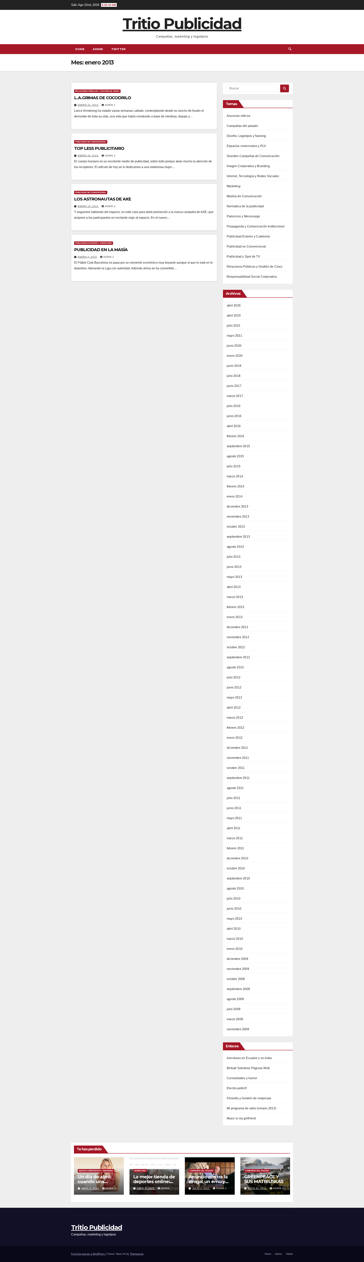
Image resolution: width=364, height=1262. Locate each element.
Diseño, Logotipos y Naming (246, 136)
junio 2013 (234, 566)
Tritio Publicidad (182, 23)
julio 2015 (233, 466)
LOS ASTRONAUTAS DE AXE (102, 199)
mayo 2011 (234, 818)
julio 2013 (233, 556)
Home (79, 49)
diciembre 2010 (237, 858)
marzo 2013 (235, 597)
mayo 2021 (234, 335)
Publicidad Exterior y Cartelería (93, 243)
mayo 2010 (234, 918)
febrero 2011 (235, 848)
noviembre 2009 (238, 968)
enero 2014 (234, 496)
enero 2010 (234, 948)
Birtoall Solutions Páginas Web (248, 1068)
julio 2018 (233, 375)
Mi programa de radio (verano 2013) (251, 1108)
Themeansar (136, 1254)
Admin (98, 49)
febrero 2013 (235, 607)
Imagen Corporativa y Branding (248, 166)
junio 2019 (234, 365)
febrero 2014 (235, 486)
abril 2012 (234, 707)
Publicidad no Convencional (90, 142)
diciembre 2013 (237, 506)
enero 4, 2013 (87, 257)
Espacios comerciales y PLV (246, 146)
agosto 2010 (235, 888)
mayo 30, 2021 (257, 1188)
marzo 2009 (235, 1019)
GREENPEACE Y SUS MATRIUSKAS (263, 1179)
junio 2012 (234, 687)
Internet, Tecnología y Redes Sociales (253, 176)
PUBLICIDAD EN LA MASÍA (101, 249)
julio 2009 (233, 1009)
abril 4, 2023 (146, 1188)
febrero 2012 (235, 727)
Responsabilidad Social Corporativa (252, 276)
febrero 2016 (235, 436)
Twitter (118, 49)
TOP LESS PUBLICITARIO (99, 148)
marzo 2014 (235, 476)
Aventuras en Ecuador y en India (249, 1058)
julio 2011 (233, 798)
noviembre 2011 (238, 757)
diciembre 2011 (237, 747)
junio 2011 (234, 808)
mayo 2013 (234, 576)
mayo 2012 (234, 697)
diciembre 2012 (237, 627)
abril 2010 (234, 928)
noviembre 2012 (238, 637)
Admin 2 (110, 105)
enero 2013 (234, 617)
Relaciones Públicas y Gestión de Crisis (97, 91)
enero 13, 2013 (88, 206)
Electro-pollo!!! (237, 1088)
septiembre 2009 (238, 989)
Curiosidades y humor (242, 1078)
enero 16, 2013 (88, 155)
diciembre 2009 (237, 958)
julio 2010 (233, 898)
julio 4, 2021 (201, 1188)
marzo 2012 (235, 717)
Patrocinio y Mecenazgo (243, 216)
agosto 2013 (235, 546)
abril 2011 (233, 828)
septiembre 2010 (238, 878)
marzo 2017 (235, 396)
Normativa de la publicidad (245, 206)
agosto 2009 (235, 999)
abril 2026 (234, 305)
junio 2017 (234, 385)
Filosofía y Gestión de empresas (249, 1098)
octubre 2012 (236, 647)
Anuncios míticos (238, 115)
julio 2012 (233, 677)
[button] (289, 49)
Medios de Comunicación (244, 196)
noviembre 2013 (238, 516)
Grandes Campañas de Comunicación (253, 156)
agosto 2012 (235, 667)
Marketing (233, 186)
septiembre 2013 (238, 536)
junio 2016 (234, 416)
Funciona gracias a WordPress (88, 1254)
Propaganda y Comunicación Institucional (255, 226)
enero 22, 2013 (88, 105)
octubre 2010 (236, 868)
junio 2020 (234, 345)
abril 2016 (234, 426)
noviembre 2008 (238, 1029)
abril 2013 (234, 587)
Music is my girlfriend (241, 1118)
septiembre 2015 (238, 446)
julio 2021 (233, 325)
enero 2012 (234, 737)
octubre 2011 (236, 767)
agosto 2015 (235, 456)
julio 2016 (233, 406)
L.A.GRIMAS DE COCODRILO (102, 97)
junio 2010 (234, 908)
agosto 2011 (235, 788)
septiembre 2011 (238, 778)
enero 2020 (234, 355)
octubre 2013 (236, 526)
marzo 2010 (235, 938)
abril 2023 (234, 315)
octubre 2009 (236, 979)
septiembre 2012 (238, 657)
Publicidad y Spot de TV (243, 256)
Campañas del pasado (242, 125)
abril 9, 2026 (90, 1188)
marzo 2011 (235, 838)
